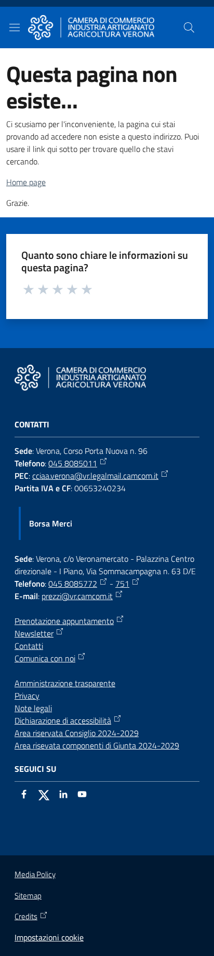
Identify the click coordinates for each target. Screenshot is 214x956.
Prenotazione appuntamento (64, 621)
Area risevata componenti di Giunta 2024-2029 (97, 745)
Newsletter (34, 633)
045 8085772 (72, 583)
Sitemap (28, 896)
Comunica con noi (45, 658)
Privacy (27, 695)
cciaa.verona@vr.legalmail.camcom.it (95, 475)
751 (122, 583)
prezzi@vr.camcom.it (77, 596)
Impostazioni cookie (49, 937)
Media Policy (35, 874)
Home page (26, 182)
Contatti (29, 646)
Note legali (33, 708)
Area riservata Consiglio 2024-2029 (77, 733)
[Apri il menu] (14, 27)
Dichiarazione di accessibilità (63, 720)
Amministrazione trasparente (65, 683)
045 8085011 (72, 463)
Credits (26, 916)
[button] (189, 27)
